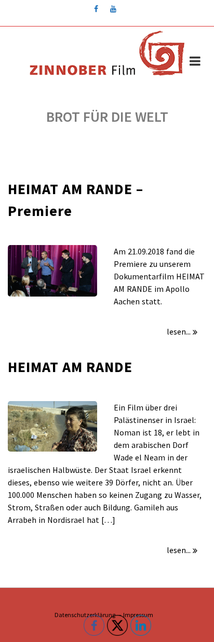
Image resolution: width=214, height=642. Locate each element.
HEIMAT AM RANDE (70, 366)
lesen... (179, 331)
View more (52, 271)
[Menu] (195, 62)
